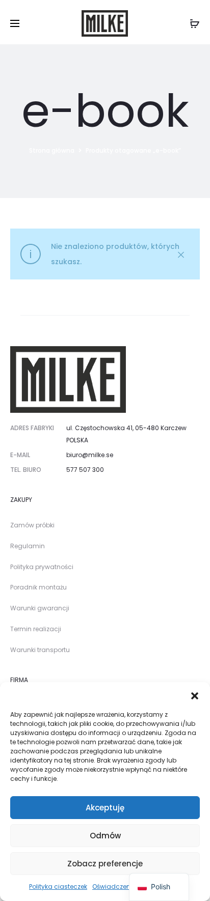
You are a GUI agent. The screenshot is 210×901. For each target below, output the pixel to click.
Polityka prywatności (41, 566)
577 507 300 (85, 469)
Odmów (105, 835)
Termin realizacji (35, 629)
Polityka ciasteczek (58, 886)
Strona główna (51, 150)
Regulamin (27, 546)
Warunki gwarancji (39, 608)
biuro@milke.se (89, 454)
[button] (195, 695)
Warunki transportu (40, 649)
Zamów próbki (32, 525)
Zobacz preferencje (105, 863)
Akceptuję (105, 807)
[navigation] (159, 887)
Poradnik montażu (38, 587)
